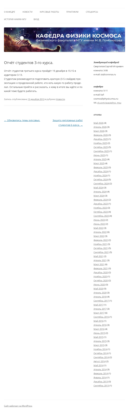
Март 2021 (99, 264)
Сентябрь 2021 (101, 252)
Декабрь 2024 (101, 171)
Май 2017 (98, 304)
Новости (27, 11)
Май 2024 (98, 187)
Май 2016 (98, 320)
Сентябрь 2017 (101, 300)
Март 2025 (99, 163)
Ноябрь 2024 (100, 175)
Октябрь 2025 (101, 147)
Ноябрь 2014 (100, 349)
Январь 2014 (100, 377)
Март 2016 (99, 329)
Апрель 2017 (100, 308)
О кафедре (9, 11)
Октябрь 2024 (101, 179)
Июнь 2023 (99, 219)
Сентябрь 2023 (101, 215)
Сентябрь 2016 (101, 316)
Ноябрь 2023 (100, 207)
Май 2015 (98, 337)
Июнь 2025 (99, 155)
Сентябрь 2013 (101, 385)
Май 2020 (98, 288)
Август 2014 (99, 361)
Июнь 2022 (99, 223)
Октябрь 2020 (101, 280)
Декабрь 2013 (101, 381)
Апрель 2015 (100, 341)
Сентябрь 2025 (101, 151)
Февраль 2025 (101, 167)
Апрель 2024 (100, 191)
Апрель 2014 (100, 369)
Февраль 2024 (101, 199)
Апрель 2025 (100, 159)
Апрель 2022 (100, 232)
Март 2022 (99, 236)
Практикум (72, 11)
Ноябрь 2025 (100, 143)
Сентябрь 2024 (101, 183)
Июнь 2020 (99, 284)
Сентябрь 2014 (101, 357)
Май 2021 (98, 256)
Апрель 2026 (100, 126)
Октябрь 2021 (101, 248)
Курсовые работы (49, 11)
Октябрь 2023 (101, 211)
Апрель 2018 (100, 296)
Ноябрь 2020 (100, 276)
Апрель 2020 (100, 292)
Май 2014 (98, 365)
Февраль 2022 (101, 240)
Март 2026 (99, 131)
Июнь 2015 (99, 333)
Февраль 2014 (101, 373)
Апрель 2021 (100, 260)
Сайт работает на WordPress (18, 405)
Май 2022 (98, 227)
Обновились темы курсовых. (22, 120)
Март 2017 (99, 312)
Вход (36, 19)
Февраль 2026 (101, 135)
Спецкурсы (92, 11)
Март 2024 (99, 195)
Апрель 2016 (100, 324)
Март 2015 (99, 345)
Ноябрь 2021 (100, 244)
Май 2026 (98, 122)
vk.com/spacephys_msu (109, 102)
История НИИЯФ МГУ (15, 19)
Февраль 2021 (101, 268)
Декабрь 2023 (101, 203)
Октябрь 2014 (101, 353)
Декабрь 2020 (101, 272)
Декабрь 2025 (101, 139)
